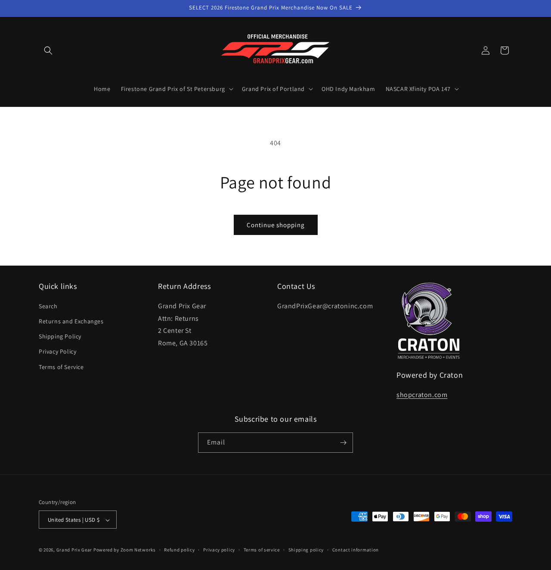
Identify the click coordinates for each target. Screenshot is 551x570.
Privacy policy (219, 550)
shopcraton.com (421, 394)
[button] (48, 50)
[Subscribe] (343, 442)
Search (48, 306)
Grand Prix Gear (74, 550)
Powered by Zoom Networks (124, 550)
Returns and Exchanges (71, 321)
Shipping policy (306, 550)
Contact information (355, 550)
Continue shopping (276, 225)
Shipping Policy (60, 336)
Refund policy (179, 550)
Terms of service (262, 550)
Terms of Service (61, 366)
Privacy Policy (57, 351)
